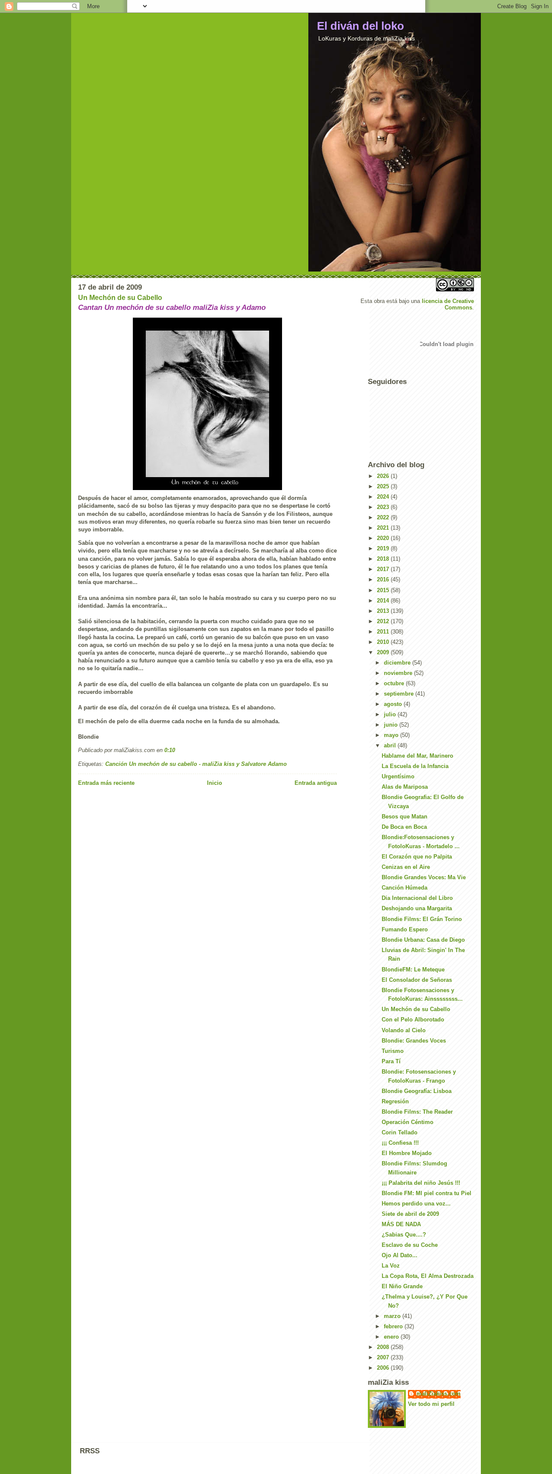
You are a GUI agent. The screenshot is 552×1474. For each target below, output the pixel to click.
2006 (384, 1368)
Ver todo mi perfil (431, 1404)
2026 (384, 476)
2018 (384, 559)
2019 (384, 548)
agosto (394, 704)
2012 (384, 621)
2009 (384, 652)
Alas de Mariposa (405, 787)
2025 (384, 486)
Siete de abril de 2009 (410, 1214)
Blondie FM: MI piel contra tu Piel (426, 1193)
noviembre (399, 673)
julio (391, 714)
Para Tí (391, 1061)
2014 (384, 600)
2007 (384, 1357)
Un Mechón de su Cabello (120, 297)
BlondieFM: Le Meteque (413, 969)
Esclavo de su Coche (410, 1245)
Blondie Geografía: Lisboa (417, 1091)
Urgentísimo (398, 776)
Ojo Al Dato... (399, 1255)
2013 (384, 611)
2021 (384, 528)
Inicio (214, 783)
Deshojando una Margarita (417, 908)
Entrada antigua (316, 783)
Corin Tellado (399, 1132)
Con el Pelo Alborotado (413, 1019)
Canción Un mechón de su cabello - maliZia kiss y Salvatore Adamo (196, 764)
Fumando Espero (405, 929)
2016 (384, 579)
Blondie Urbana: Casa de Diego (423, 940)
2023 (384, 507)
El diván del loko (360, 25)
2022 (384, 517)
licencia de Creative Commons (448, 304)
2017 (384, 569)
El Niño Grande (402, 1286)
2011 (384, 631)
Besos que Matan (404, 816)
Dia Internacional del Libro (417, 898)
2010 (384, 642)
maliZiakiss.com (439, 1393)
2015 (384, 590)
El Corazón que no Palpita (417, 856)
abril (391, 745)
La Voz (391, 1265)
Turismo (393, 1051)
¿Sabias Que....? (404, 1234)
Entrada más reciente (106, 783)
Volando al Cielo (404, 1030)
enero (392, 1336)
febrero (394, 1326)
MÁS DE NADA (401, 1224)
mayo (392, 735)
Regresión (395, 1101)
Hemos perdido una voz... (416, 1203)
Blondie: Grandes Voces (414, 1040)
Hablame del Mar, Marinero (417, 756)
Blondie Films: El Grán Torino (422, 919)
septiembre (399, 693)
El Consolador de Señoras (417, 980)
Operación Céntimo (407, 1122)
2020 (384, 538)
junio (391, 724)
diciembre (398, 662)
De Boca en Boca (404, 827)
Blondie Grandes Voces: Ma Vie (424, 877)
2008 (384, 1347)
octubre (395, 683)
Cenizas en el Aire (406, 867)
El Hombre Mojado (407, 1153)
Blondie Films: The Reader (417, 1112)
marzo (393, 1316)
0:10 (169, 750)
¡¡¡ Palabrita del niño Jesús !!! (421, 1183)
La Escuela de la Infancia (415, 766)
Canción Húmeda (404, 887)
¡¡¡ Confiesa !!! (400, 1143)
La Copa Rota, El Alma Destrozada (428, 1276)
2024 (384, 496)
